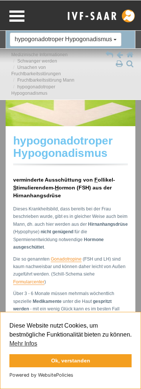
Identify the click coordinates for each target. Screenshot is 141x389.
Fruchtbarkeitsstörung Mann (45, 80)
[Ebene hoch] (109, 55)
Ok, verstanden (70, 361)
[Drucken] (119, 64)
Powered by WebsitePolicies (41, 375)
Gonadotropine (66, 259)
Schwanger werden (37, 61)
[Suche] (129, 64)
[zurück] (120, 55)
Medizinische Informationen (39, 54)
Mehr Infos (23, 343)
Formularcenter (28, 282)
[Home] (129, 55)
